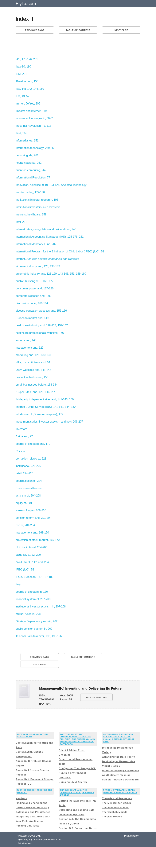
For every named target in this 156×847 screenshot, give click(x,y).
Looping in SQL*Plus (71, 814)
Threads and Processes (117, 798)
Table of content (78, 30)
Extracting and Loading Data (77, 810)
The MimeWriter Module (117, 803)
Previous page (35, 30)
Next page (121, 30)
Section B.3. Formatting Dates (78, 828)
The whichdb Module (114, 812)
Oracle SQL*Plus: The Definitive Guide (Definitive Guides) (77, 792)
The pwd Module (112, 816)
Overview (65, 777)
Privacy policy (131, 835)
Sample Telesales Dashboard (120, 779)
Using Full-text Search (73, 782)
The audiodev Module (115, 807)
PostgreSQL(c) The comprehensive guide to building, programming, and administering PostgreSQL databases (77, 739)
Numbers (21, 798)
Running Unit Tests (27, 825)
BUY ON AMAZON (96, 697)
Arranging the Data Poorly (118, 757)
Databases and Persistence (33, 812)
